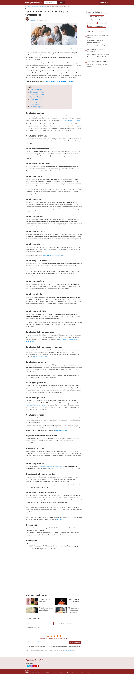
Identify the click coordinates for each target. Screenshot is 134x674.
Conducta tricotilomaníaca (38, 97)
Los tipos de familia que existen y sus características (96, 51)
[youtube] (34, 666)
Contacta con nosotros (57, 672)
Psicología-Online (29, 6)
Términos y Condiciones (68, 672)
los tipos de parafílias (61, 430)
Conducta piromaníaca (37, 92)
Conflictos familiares (91, 23)
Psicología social (93, 20)
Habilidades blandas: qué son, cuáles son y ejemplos (98, 65)
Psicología (35, 6)
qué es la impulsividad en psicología (70, 120)
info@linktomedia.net (69, 650)
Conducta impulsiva (36, 89)
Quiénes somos (48, 672)
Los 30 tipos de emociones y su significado (98, 54)
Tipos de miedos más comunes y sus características (60, 81)
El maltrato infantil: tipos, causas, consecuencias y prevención (95, 41)
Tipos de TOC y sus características (45, 600)
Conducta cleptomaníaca (37, 94)
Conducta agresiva (35, 104)
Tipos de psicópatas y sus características (74, 600)
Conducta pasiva (35, 102)
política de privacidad (41, 642)
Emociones (102, 20)
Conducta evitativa (35, 99)
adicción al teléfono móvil (40, 356)
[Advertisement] (54, 573)
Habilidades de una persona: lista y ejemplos (96, 46)
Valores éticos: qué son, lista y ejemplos (97, 62)
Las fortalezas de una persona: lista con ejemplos (97, 37)
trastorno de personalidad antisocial (52, 255)
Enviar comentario (75, 643)
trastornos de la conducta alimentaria (50, 466)
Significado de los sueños (96, 17)
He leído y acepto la (36, 641)
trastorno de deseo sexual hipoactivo (36, 405)
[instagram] (31, 666)
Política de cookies (89, 672)
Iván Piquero (33, 20)
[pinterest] (37, 666)
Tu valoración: (44, 638)
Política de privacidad (79, 672)
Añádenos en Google (77, 48)
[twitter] (28, 666)
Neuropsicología (103, 23)
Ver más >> (68, 108)
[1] (78, 53)
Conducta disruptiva (36, 107)
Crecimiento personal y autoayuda (96, 26)
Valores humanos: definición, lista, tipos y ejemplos (97, 58)
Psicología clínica (42, 6)
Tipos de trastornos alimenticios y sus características (74, 610)
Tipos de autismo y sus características (46, 609)
